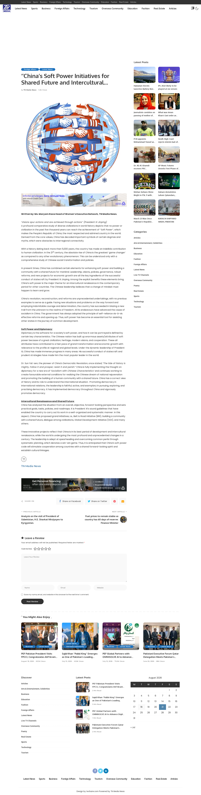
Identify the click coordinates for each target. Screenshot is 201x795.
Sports (136, 296)
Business (138, 248)
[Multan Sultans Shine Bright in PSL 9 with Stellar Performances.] (144, 181)
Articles (137, 238)
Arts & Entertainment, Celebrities (148, 243)
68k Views (160, 661)
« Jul (133, 727)
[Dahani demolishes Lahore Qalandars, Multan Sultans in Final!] (169, 181)
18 (141, 707)
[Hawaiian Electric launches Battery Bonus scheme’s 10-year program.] (144, 75)
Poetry (136, 286)
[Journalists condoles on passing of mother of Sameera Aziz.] (144, 101)
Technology (139, 301)
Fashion (137, 259)
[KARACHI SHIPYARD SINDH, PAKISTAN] (169, 207)
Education (138, 254)
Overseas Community (143, 280)
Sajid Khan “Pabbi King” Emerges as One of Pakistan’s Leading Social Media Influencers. (79, 657)
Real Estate (139, 291)
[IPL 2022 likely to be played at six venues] (169, 75)
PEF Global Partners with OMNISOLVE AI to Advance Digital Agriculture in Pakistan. (119, 657)
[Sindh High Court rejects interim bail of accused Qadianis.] (169, 128)
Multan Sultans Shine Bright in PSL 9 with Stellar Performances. (143, 195)
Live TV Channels (141, 275)
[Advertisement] (100, 33)
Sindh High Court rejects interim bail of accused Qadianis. (168, 142)
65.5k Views (41, 661)
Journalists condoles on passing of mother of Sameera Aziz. (144, 115)
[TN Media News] (7, 8)
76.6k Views (119, 661)
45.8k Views (79, 661)
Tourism (137, 307)
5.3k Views (43, 90)
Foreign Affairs (30, 69)
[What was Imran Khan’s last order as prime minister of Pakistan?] (169, 101)
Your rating (26, 549)
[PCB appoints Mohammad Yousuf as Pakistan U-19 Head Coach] (144, 128)
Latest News (47, 69)
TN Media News (30, 90)
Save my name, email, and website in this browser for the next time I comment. (56, 594)
